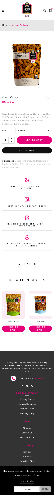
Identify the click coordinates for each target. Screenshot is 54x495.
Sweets (27, 456)
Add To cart (13, 328)
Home (5, 25)
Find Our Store (27, 437)
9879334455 (39, 378)
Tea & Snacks (27, 466)
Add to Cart (34, 140)
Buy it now (27, 150)
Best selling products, (25, 161)
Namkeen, (31, 164)
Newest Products (10, 167)
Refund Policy (27, 408)
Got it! (27, 489)
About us (27, 428)
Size (4, 130)
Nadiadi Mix (13, 321)
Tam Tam (40, 321)
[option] (27, 65)
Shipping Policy (27, 413)
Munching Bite (27, 461)
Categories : (8, 161)
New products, (43, 164)
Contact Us (27, 432)
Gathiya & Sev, (19, 164)
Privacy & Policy (27, 481)
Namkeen (27, 452)
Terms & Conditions (27, 404)
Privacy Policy (27, 399)
